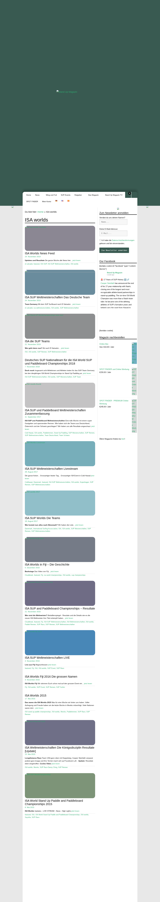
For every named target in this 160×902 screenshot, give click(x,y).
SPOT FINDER (32, 201)
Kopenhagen (84, 482)
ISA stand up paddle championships (38, 712)
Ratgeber (78, 195)
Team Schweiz (64, 435)
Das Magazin (93, 195)
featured (37, 264)
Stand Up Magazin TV (113, 195)
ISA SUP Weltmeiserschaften (59, 482)
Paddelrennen (48, 433)
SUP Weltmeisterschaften (69, 308)
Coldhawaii (29, 482)
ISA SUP (43, 264)
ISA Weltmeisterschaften (76, 622)
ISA (26, 352)
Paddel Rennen (30, 624)
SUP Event (51, 668)
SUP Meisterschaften (64, 377)
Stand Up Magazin (114, 273)
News (37, 195)
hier (123, 439)
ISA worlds (74, 264)
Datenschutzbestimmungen (123, 240)
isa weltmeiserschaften (42, 308)
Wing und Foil (51, 195)
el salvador (29, 264)
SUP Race (40, 624)
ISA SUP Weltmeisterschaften (59, 264)
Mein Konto (46, 201)
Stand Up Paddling (61, 433)
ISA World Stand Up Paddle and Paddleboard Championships (58, 815)
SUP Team (77, 377)
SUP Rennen (42, 352)
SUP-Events (65, 195)
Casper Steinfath (107, 283)
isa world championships (53, 575)
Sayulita (28, 817)
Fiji (42, 575)
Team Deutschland (51, 435)
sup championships (79, 575)
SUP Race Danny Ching (48, 767)
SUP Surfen (60, 687)
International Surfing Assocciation (45, 529)
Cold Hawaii (29, 433)
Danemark (37, 482)
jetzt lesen (76, 260)
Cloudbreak (29, 575)
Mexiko (63, 712)
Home (28, 195)
